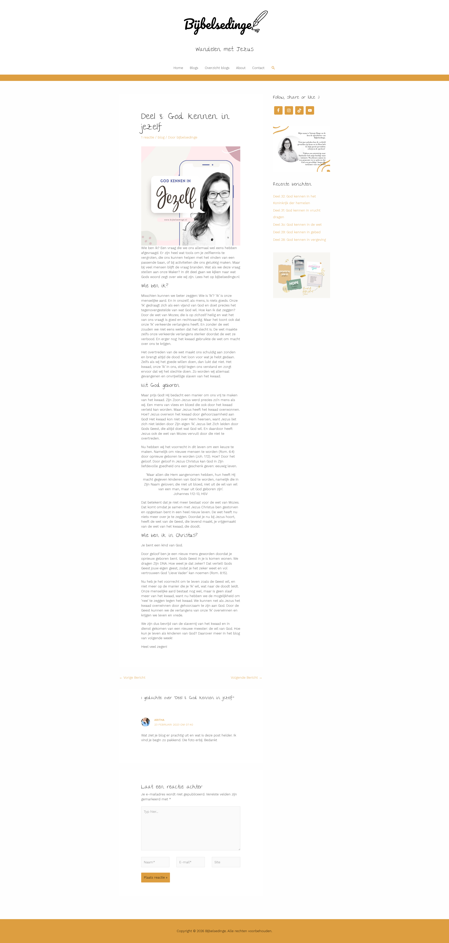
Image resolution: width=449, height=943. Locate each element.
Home (178, 68)
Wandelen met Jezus (225, 50)
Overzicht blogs (217, 68)
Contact (258, 68)
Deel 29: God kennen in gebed (297, 232)
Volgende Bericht (246, 678)
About (241, 68)
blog (161, 137)
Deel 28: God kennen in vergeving (299, 240)
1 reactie (147, 137)
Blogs (194, 68)
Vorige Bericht (132, 678)
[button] (273, 68)
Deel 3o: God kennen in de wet (297, 225)
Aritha (159, 720)
